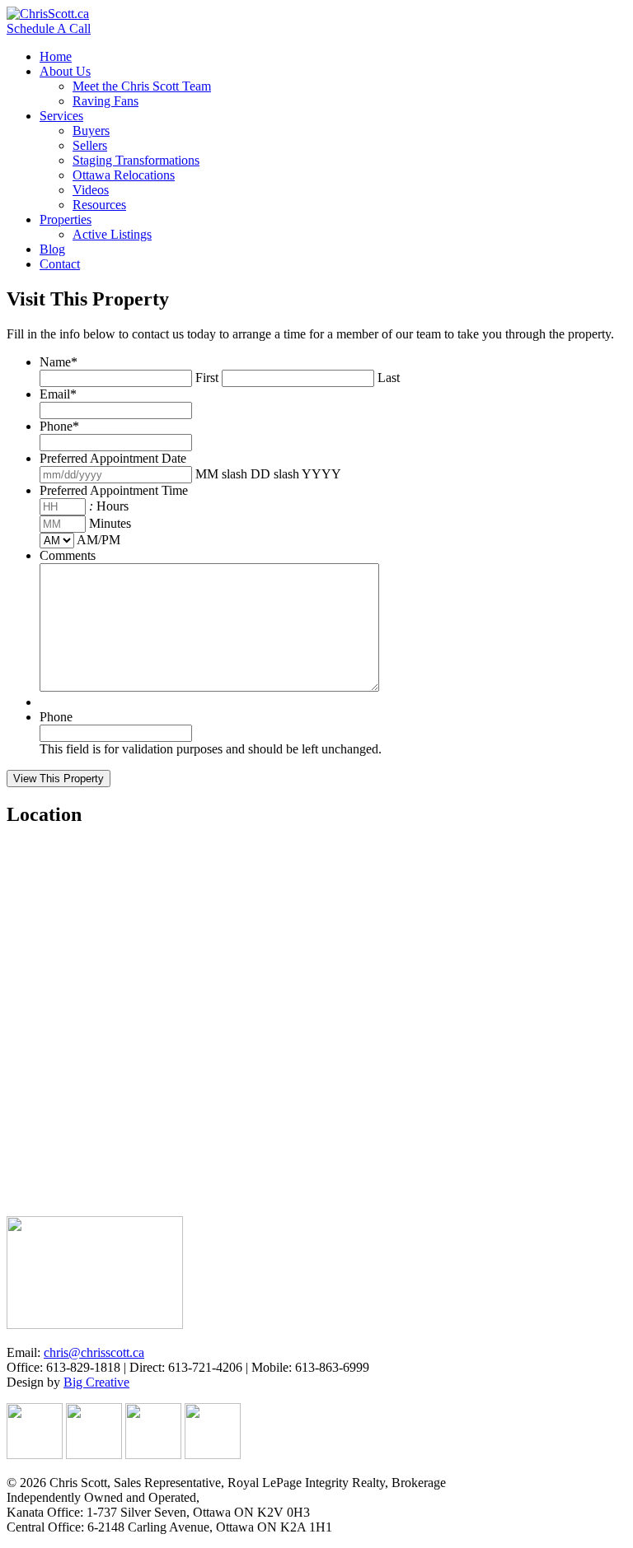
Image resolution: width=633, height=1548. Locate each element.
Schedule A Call (49, 28)
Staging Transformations (136, 160)
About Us (65, 71)
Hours (112, 506)
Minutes (110, 523)
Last (388, 378)
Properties (65, 219)
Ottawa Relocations (124, 175)
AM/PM (98, 540)
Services (61, 116)
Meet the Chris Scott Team (142, 86)
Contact (60, 264)
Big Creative (96, 1382)
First (206, 378)
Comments (68, 555)
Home (56, 56)
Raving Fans (105, 101)
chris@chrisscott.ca (94, 1352)
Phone (59, 426)
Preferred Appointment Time (114, 490)
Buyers (91, 131)
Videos (91, 190)
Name (58, 362)
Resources (99, 205)
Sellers (90, 145)
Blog (52, 249)
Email (58, 394)
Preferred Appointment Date (113, 458)
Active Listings (112, 234)
